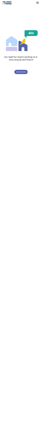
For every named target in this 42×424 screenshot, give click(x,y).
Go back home (21, 72)
